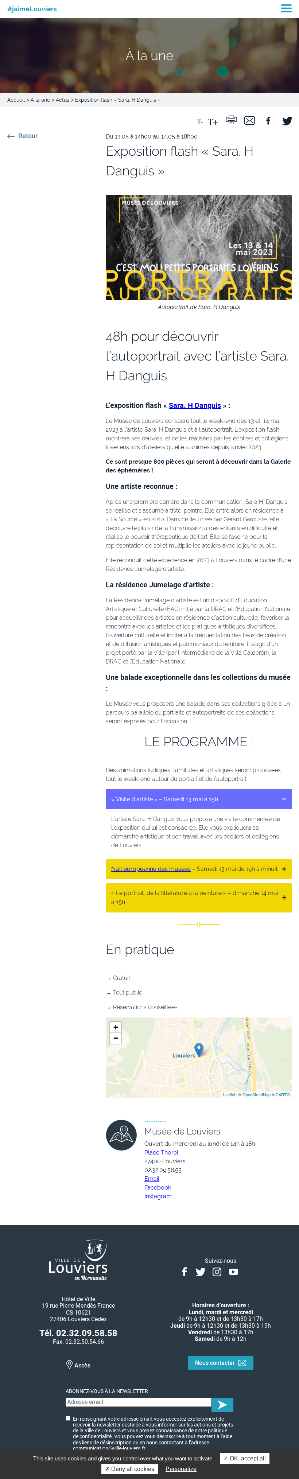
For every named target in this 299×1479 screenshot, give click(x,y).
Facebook (157, 1187)
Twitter (200, 1271)
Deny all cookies (132, 1469)
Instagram (158, 1196)
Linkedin (250, 1271)
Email (151, 1178)
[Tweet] (286, 119)
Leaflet (229, 1094)
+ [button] (115, 1027)
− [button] (115, 1038)
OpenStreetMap (256, 1094)
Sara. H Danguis (195, 405)
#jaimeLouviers (32, 9)
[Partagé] (268, 119)
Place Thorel (161, 1152)
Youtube (233, 1271)
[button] (198, 799)
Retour (28, 136)
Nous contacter (215, 1362)
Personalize (181, 1469)
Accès (82, 1365)
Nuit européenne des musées (151, 868)
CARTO (283, 1094)
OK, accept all (247, 1458)
